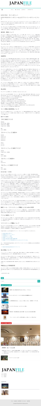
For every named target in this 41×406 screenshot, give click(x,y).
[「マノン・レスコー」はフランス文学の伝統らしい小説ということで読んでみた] (4, 317)
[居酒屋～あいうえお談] (20, 335)
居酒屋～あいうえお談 (8, 347)
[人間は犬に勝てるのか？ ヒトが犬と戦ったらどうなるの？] (4, 392)
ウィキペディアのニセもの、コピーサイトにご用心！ (18, 306)
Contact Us (30, 9)
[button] (25, 9)
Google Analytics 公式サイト (7, 233)
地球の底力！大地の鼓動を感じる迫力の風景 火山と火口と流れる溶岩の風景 (22, 311)
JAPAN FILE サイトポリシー (22, 401)
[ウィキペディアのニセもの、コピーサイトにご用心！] (4, 306)
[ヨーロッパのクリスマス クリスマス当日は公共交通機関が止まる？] (4, 295)
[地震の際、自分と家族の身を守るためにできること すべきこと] (4, 290)
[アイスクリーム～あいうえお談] (4, 358)
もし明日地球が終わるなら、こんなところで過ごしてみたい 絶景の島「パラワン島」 (23, 300)
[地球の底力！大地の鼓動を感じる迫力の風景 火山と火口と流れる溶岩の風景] (4, 312)
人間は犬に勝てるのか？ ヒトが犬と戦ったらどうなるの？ (20, 392)
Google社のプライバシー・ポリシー (8, 234)
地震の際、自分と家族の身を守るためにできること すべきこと (20, 289)
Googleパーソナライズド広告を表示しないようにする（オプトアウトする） (15, 240)
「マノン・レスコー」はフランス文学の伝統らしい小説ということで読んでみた (22, 317)
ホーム (12, 9)
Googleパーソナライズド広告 (7, 237)
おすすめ (23, 9)
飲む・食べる (17, 9)
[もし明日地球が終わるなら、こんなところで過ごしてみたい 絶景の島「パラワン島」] (4, 301)
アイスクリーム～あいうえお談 (14, 357)
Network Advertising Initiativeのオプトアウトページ (11, 246)
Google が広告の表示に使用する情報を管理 (9, 238)
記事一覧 (28, 401)
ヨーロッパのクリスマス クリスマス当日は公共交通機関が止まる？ (20, 295)
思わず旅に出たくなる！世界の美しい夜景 (17, 385)
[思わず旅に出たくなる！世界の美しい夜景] (4, 386)
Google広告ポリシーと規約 (7, 235)
